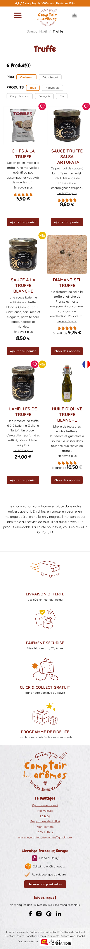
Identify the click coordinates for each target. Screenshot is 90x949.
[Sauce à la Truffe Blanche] (23, 254)
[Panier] (74, 15)
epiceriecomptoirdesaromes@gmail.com (45, 837)
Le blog (45, 816)
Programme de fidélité (45, 821)
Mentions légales (14, 936)
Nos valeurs (45, 810)
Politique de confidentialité (44, 932)
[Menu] (17, 15)
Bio (62, 96)
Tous (33, 87)
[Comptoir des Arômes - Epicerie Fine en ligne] (47, 17)
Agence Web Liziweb (72, 936)
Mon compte (45, 826)
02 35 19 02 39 (45, 832)
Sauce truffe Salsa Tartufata (67, 156)
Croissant (26, 77)
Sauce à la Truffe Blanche (23, 285)
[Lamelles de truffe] (23, 383)
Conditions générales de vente (42, 936)
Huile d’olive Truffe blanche (67, 414)
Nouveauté (52, 87)
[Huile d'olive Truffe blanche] (67, 383)
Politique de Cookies (72, 932)
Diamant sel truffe (67, 282)
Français (44, 96)
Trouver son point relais (45, 884)
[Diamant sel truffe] (67, 254)
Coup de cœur (19, 96)
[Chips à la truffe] (23, 125)
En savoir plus (23, 187)
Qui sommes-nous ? (45, 805)
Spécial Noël (37, 31)
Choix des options (67, 351)
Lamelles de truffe (23, 411)
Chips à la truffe (23, 153)
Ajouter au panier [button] (23, 222)
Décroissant (50, 77)
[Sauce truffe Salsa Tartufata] (67, 125)
